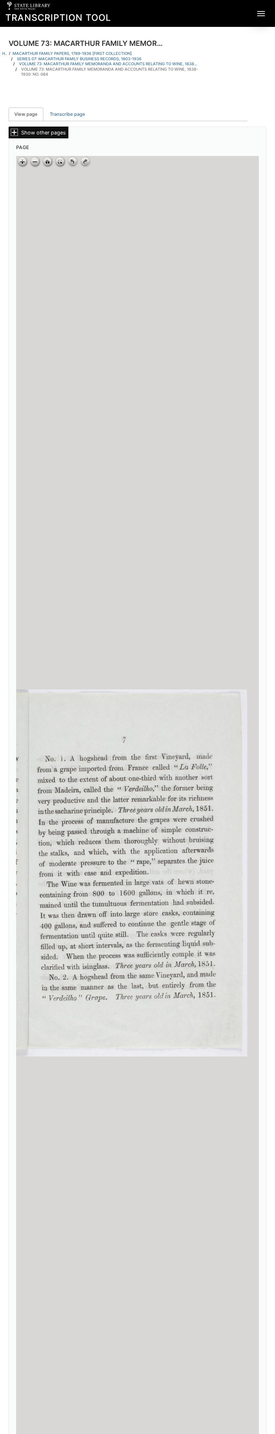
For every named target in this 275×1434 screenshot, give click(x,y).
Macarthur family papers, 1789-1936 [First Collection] (72, 53)
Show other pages (43, 132)
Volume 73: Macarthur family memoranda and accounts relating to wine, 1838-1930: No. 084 (109, 72)
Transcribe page (67, 114)
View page (28, 114)
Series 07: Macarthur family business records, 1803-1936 (79, 58)
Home (4, 53)
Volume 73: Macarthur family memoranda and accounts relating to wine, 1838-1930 (108, 63)
